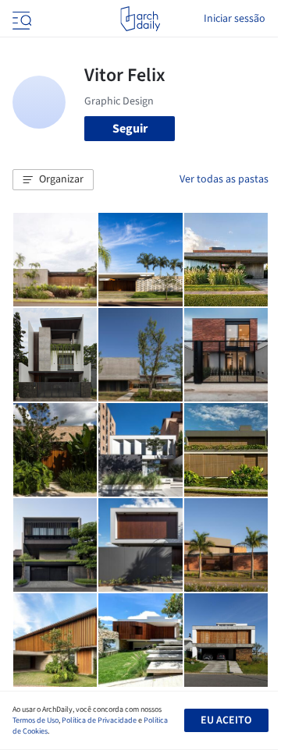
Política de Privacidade (99, 720)
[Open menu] (20, 19)
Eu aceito (226, 720)
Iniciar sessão (234, 18)
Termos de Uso (35, 720)
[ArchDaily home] (140, 18)
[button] (53, 180)
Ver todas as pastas (224, 179)
